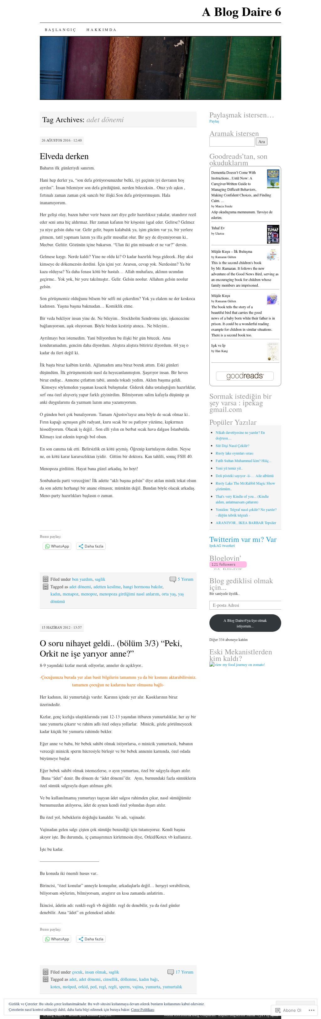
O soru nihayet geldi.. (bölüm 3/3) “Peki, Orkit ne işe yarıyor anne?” (111, 648)
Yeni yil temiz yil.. (229, 468)
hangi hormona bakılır (142, 587)
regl (102, 987)
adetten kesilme (107, 587)
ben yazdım (82, 579)
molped (69, 987)
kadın (55, 594)
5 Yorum (185, 579)
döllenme (128, 979)
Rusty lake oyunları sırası (234, 452)
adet (72, 979)
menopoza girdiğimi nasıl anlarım (129, 594)
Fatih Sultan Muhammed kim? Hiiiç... (243, 460)
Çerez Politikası (142, 1009)
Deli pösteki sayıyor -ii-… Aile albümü (245, 475)
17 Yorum (184, 972)
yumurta (152, 987)
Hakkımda (102, 29)
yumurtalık (172, 987)
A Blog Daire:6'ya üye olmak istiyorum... (245, 623)
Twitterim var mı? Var (242, 539)
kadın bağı (148, 979)
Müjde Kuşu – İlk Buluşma (231, 251)
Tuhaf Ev (218, 227)
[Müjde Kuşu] (273, 303)
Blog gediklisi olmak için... (241, 583)
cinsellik (110, 979)
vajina (137, 987)
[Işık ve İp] (273, 359)
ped (93, 987)
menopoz (89, 594)
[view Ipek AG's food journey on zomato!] (237, 664)
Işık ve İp (218, 345)
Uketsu (219, 233)
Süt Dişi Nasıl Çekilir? (232, 445)
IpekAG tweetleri (222, 545)
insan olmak (95, 972)
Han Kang (221, 351)
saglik (100, 579)
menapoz (70, 594)
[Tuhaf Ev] (273, 242)
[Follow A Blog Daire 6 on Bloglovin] (228, 568)
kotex (55, 987)
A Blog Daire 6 (241, 11)
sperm (124, 987)
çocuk (77, 972)
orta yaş (169, 594)
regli (112, 987)
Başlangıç (60, 29)
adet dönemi (80, 587)
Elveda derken (64, 156)
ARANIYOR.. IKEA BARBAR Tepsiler (246, 522)
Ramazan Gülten (225, 257)
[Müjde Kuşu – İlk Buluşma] (273, 259)
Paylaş (214, 120)
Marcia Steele (223, 206)
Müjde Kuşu (220, 295)
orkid (83, 987)
